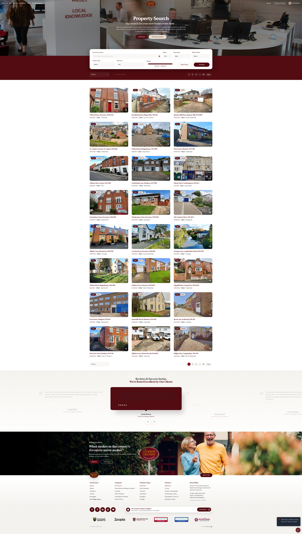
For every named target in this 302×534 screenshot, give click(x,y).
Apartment (143, 494)
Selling (92, 488)
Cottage (142, 499)
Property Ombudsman (171, 491)
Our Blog (117, 491)
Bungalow (143, 496)
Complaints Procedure (121, 496)
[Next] (154, 422)
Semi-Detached (144, 488)
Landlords (93, 491)
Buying (92, 485)
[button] (142, 37)
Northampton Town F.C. (172, 496)
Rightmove (168, 485)
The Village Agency (95, 499)
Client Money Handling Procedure (125, 488)
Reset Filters (184, 64)
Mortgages (93, 496)
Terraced (142, 491)
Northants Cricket (170, 499)
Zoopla (167, 488)
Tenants (92, 494)
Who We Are (118, 485)
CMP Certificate (119, 494)
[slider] (147, 64)
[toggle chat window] (298, 530)
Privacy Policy (119, 499)
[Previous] (148, 422)
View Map (201, 64)
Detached (142, 485)
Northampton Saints (171, 494)
